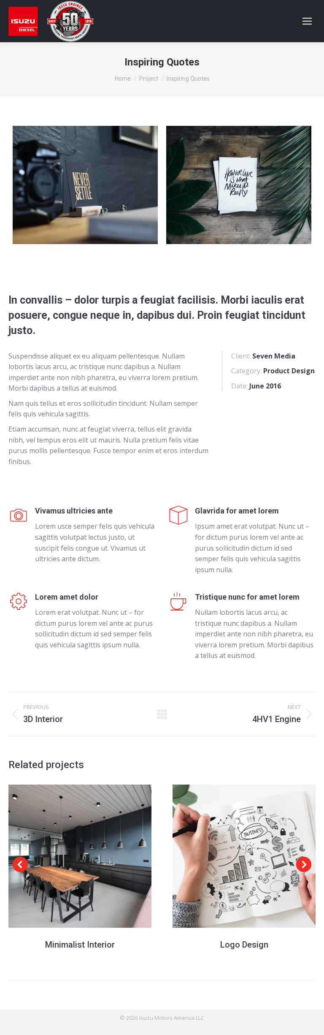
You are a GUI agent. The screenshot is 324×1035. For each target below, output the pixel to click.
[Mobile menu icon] (307, 21)
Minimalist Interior (80, 945)
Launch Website (57, 856)
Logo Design (244, 945)
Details (103, 856)
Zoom (80, 856)
